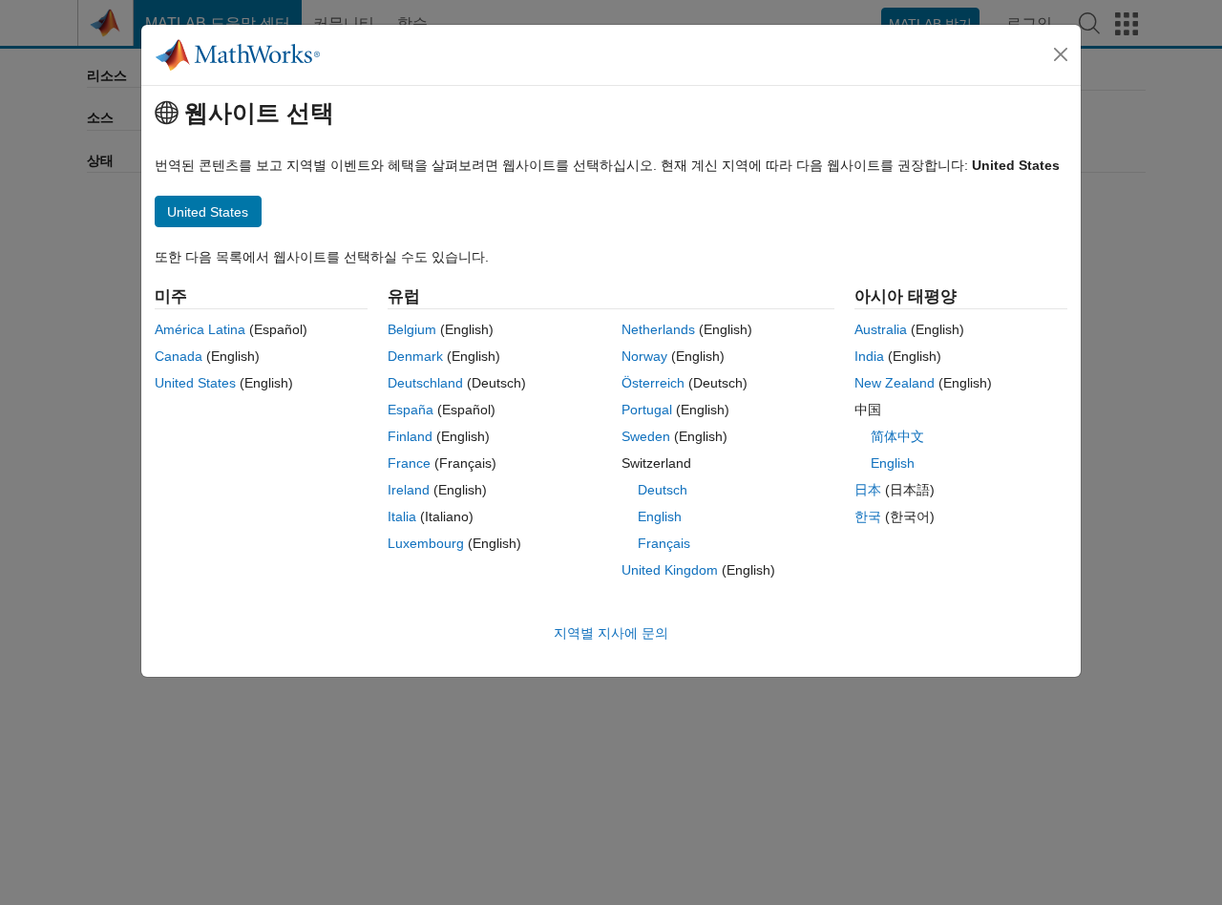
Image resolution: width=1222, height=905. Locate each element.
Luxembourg (426, 543)
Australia (880, 329)
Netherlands (658, 329)
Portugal (647, 409)
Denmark (415, 356)
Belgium (412, 329)
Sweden (646, 436)
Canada (178, 356)
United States (195, 382)
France (409, 463)
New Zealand (894, 382)
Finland (410, 436)
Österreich (653, 382)
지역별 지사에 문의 (611, 633)
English (660, 516)
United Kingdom (670, 570)
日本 (867, 489)
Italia (402, 516)
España (410, 409)
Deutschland (425, 382)
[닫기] (1060, 54)
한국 (867, 516)
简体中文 (897, 436)
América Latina (200, 329)
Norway (644, 356)
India (869, 356)
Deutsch (662, 489)
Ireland (409, 489)
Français (664, 543)
